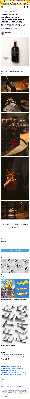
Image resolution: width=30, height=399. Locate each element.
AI (5, 7)
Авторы (20, 7)
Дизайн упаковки (15, 231)
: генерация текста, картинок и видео (13, 374)
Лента (9, 7)
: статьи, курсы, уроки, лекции (12, 366)
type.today (9, 394)
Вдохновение (6, 231)
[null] (6, 224)
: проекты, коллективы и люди (12, 368)
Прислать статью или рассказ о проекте (11, 381)
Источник (3, 73)
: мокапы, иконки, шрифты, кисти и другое (13, 372)
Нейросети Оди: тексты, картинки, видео (11, 386)
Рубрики (15, 7)
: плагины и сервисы (10, 370)
